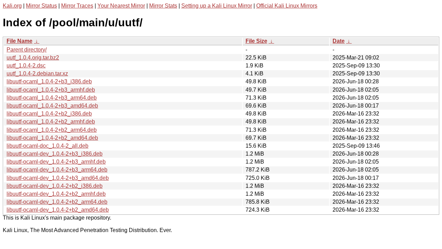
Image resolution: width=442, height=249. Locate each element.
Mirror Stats (163, 6)
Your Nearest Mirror (121, 6)
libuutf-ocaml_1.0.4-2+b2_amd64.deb (52, 138)
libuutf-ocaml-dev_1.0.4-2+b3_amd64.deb (58, 178)
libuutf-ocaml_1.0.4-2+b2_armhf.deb (51, 121)
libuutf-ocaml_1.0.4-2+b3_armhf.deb (51, 90)
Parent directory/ (27, 50)
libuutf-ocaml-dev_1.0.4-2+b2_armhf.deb (56, 194)
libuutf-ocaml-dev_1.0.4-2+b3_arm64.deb (57, 170)
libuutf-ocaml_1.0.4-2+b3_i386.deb (49, 81)
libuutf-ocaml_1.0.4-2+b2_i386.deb (49, 114)
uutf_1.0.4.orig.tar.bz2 (33, 58)
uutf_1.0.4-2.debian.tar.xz (37, 73)
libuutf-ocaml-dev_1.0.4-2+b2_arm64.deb (57, 202)
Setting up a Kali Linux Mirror (216, 6)
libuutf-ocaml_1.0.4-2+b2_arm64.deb (52, 130)
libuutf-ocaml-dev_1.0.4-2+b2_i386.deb (55, 186)
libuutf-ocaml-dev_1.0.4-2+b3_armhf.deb (56, 162)
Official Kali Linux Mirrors (286, 6)
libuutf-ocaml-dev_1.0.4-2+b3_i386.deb (55, 154)
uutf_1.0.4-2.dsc (26, 65)
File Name (19, 41)
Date (339, 41)
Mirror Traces (77, 6)
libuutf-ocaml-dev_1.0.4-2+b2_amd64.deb (58, 210)
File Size (256, 41)
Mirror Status (41, 6)
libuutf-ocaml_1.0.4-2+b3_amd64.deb (52, 106)
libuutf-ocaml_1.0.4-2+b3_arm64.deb (52, 98)
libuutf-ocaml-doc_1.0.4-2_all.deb (47, 146)
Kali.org (12, 6)
